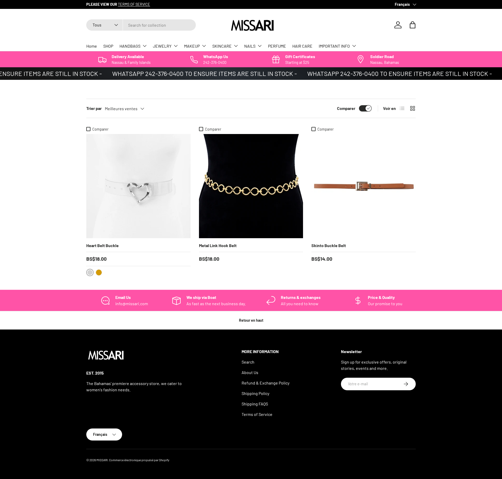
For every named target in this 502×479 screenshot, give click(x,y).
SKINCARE (222, 45)
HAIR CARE (302, 45)
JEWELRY (162, 45)
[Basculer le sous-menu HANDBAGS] (144, 46)
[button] (412, 25)
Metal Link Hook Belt (218, 245)
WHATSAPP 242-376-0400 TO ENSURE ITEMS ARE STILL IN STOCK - (200, 73)
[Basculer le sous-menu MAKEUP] (204, 46)
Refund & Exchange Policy (265, 382)
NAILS (249, 45)
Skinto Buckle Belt (328, 245)
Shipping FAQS (255, 403)
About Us (250, 372)
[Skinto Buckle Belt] (363, 186)
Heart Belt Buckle (102, 245)
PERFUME (277, 45)
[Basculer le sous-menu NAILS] (259, 46)
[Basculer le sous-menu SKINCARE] (236, 46)
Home (91, 45)
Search (248, 361)
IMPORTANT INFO (334, 45)
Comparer (346, 108)
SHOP (108, 45)
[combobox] (141, 25)
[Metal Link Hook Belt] (251, 186)
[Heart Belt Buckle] (138, 186)
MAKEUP (192, 45)
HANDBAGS (129, 45)
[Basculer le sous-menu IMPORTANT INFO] (354, 46)
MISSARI (102, 460)
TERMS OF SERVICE (134, 4)
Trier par (94, 108)
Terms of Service (257, 414)
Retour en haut (251, 320)
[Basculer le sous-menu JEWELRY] (176, 46)
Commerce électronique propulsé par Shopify (139, 460)
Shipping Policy (255, 393)
